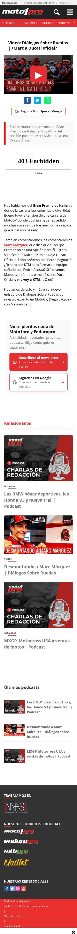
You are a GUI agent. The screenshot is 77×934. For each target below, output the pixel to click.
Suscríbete (9, 23)
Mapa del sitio (12, 916)
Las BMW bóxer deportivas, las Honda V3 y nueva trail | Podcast (36, 500)
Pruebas (47, 23)
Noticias (64, 23)
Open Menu (70, 12)
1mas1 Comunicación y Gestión (31, 906)
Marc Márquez (16, 245)
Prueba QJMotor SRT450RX (39, 3)
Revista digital (12, 926)
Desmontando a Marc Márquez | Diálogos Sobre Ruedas (48, 732)
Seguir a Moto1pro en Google (41, 111)
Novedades (29, 23)
